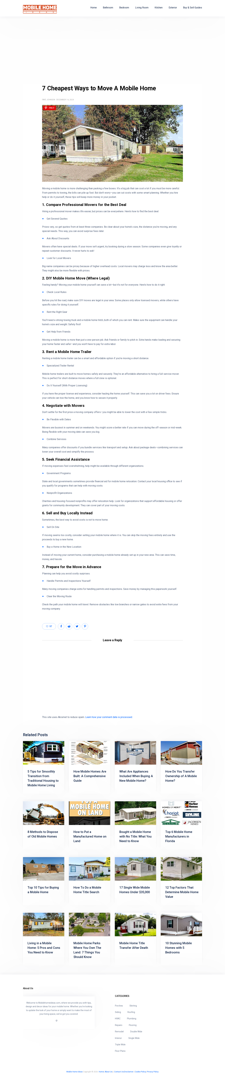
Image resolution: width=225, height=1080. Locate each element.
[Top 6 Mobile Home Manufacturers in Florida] (181, 813)
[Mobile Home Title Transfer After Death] (135, 924)
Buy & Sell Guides (192, 7)
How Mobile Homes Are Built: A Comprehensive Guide (89, 776)
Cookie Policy (140, 1072)
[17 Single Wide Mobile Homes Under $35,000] (135, 869)
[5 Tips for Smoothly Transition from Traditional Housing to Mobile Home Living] (43, 753)
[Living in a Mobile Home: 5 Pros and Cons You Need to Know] (43, 924)
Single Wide (134, 1038)
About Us (108, 1072)
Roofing (131, 1012)
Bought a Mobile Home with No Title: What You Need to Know (135, 836)
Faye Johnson (48, 100)
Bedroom (124, 7)
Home (93, 7)
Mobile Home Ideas (74, 1072)
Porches (119, 1005)
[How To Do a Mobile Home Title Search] (89, 869)
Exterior (173, 7)
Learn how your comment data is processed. (109, 717)
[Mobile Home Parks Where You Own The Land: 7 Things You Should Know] (89, 924)
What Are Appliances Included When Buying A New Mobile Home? (136, 776)
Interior (118, 1038)
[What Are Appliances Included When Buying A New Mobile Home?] (135, 753)
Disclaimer (128, 1072)
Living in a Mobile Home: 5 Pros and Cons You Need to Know (44, 947)
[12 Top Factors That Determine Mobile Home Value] (181, 869)
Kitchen (159, 7)
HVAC (117, 1018)
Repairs (118, 1025)
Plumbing (131, 1018)
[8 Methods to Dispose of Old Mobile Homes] (43, 813)
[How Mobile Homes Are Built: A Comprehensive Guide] (89, 753)
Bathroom (108, 7)
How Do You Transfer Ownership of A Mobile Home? (181, 776)
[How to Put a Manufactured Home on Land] (89, 813)
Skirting (133, 1005)
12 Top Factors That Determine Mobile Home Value (182, 892)
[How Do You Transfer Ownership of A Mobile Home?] (181, 753)
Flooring (133, 1025)
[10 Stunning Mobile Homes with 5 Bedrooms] (181, 924)
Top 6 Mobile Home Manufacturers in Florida (178, 836)
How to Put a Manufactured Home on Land (89, 836)
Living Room (141, 7)
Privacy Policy (153, 1072)
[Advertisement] (112, 50)
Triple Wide (120, 1044)
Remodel (119, 1031)
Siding (118, 1012)
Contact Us (119, 1072)
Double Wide (136, 1031)
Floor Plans (120, 1051)
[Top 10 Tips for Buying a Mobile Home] (43, 869)
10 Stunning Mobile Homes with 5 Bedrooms (178, 947)
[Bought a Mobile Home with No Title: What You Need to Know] (135, 813)
